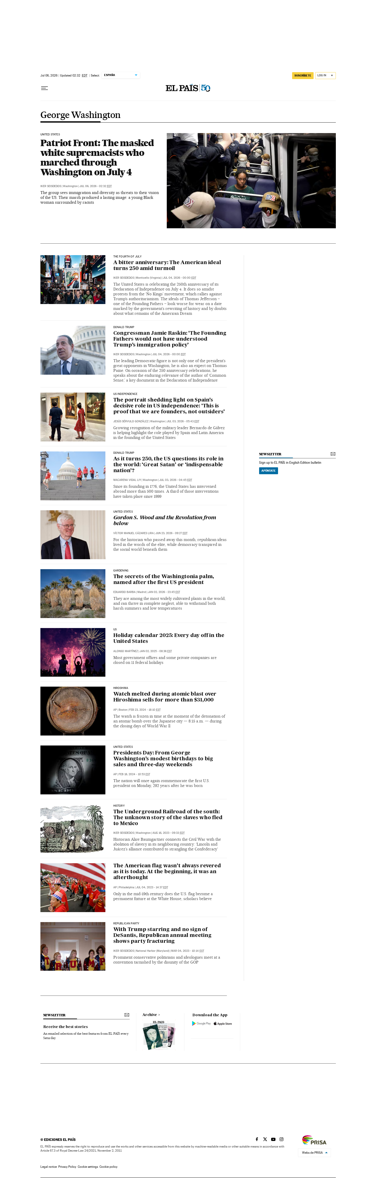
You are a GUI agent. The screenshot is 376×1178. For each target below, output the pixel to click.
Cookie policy (108, 1166)
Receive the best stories (65, 1027)
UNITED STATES (50, 134)
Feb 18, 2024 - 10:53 (134, 774)
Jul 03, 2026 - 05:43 (183, 421)
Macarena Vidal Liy (127, 480)
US (115, 629)
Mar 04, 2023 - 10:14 (187, 951)
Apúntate (268, 470)
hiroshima (120, 688)
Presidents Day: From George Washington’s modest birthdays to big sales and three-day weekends (163, 759)
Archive (149, 1015)
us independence (125, 394)
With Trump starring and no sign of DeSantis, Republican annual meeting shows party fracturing (162, 935)
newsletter (270, 454)
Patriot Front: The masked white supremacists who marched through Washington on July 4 (97, 157)
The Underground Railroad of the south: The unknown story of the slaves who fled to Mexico (168, 817)
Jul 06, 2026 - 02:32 (96, 186)
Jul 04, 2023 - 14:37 (152, 887)
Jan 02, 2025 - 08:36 (156, 651)
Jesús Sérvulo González (130, 421)
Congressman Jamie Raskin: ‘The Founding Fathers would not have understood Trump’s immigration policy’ (169, 339)
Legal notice (48, 1166)
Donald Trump (124, 327)
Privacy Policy (67, 1166)
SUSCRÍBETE (302, 75)
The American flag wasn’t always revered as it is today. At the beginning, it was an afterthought (167, 871)
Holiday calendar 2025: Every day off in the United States (168, 638)
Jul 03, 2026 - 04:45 (175, 480)
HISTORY (119, 805)
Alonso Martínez (125, 651)
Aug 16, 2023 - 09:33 (168, 833)
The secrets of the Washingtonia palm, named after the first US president (163, 579)
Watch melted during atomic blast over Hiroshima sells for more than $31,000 (165, 697)
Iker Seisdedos (50, 186)
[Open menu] (44, 88)
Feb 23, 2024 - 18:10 (145, 709)
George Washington (80, 115)
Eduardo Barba (124, 592)
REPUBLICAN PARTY (126, 923)
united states (123, 747)
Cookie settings (88, 1166)
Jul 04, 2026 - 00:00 (179, 277)
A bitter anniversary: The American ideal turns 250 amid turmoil (167, 265)
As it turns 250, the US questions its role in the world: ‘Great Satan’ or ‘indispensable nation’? (168, 465)
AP (115, 709)
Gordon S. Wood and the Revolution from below (164, 520)
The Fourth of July (127, 256)
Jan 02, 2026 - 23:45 (164, 592)
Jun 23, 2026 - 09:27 (171, 533)
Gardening (121, 570)
